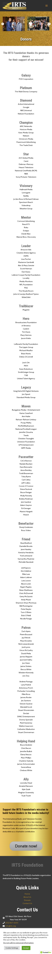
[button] (2, 24)
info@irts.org (10, 926)
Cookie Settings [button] (12, 948)
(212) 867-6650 (11, 923)
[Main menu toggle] (46, 5)
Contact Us (27, 903)
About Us (27, 897)
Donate (27, 900)
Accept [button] (26, 948)
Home (27, 894)
